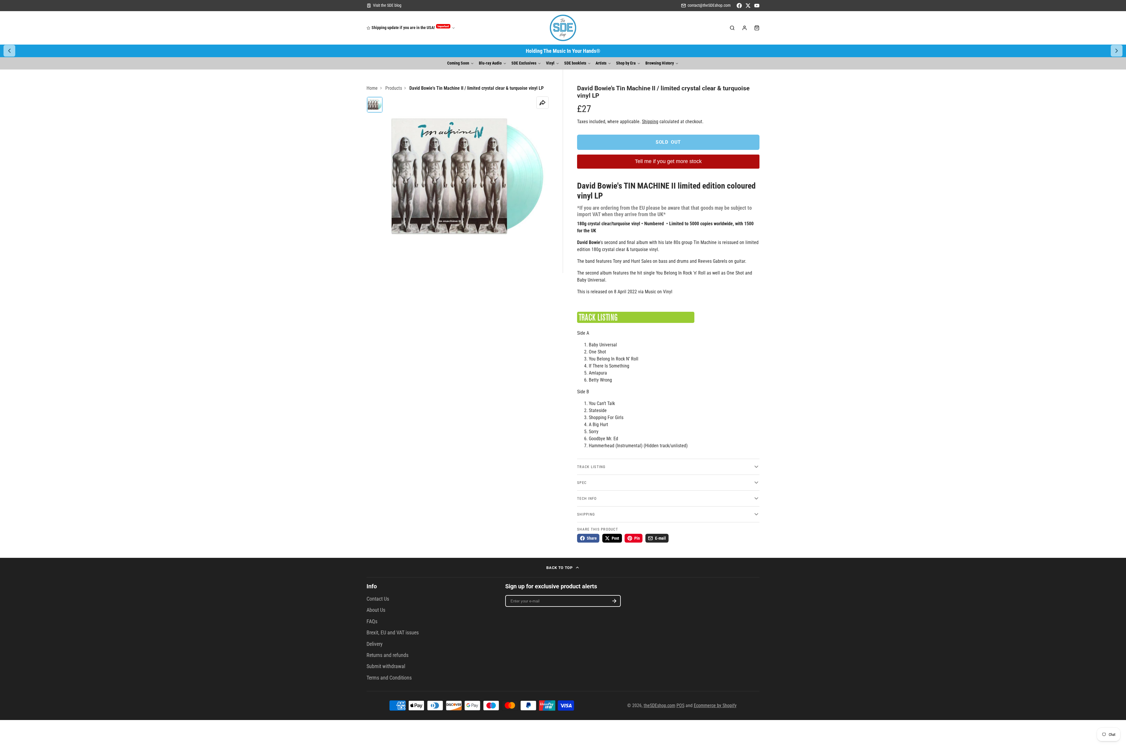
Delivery (375, 644)
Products (393, 88)
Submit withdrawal (386, 666)
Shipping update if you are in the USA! (410, 27)
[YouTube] (756, 5)
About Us (376, 610)
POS (680, 705)
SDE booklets (575, 63)
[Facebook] (739, 5)
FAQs (372, 621)
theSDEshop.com (659, 705)
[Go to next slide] (1116, 51)
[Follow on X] (748, 5)
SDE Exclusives (523, 63)
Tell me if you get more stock (668, 161)
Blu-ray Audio (490, 63)
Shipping (650, 121)
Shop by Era (626, 63)
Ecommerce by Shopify (715, 705)
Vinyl (550, 63)
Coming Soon (458, 63)
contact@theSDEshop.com (709, 5)
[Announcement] (563, 51)
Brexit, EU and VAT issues (393, 633)
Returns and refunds (387, 655)
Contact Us (378, 599)
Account (744, 28)
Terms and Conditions (389, 678)
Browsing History (659, 63)
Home (372, 88)
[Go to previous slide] (9, 51)
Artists (601, 63)
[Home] (563, 28)
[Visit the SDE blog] (384, 5)
